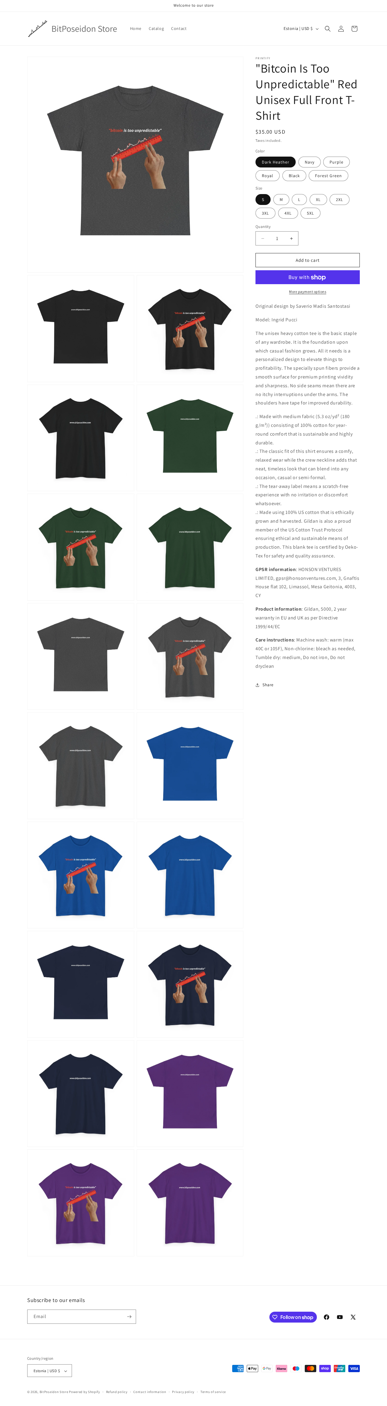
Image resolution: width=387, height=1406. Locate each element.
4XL (288, 213)
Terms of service (213, 1392)
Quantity (263, 226)
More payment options (307, 292)
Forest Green (328, 176)
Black (294, 176)
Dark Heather (275, 162)
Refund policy (117, 1392)
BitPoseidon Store (54, 1392)
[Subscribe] (129, 1317)
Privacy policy (183, 1392)
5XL (310, 213)
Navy (309, 162)
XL (318, 199)
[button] (327, 28)
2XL (339, 199)
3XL (265, 213)
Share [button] (268, 684)
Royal (267, 176)
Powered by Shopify (84, 1392)
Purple (336, 162)
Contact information (149, 1392)
